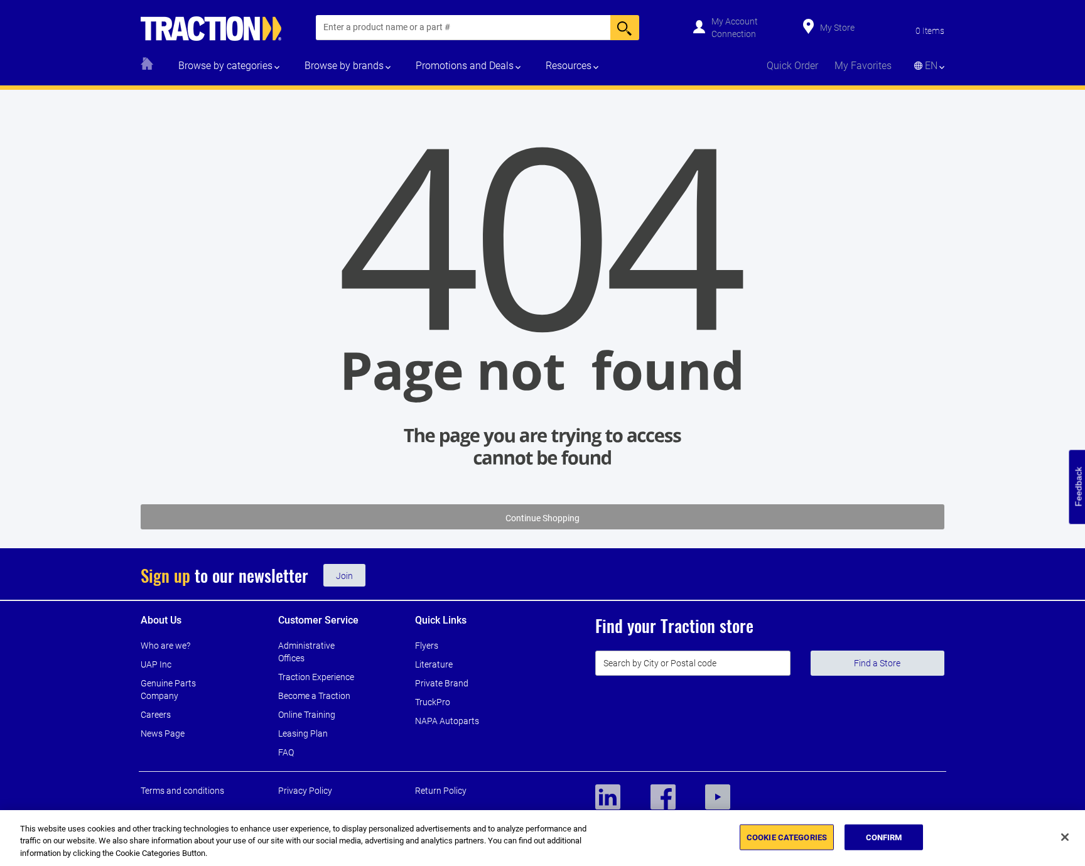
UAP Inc (156, 664)
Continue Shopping (542, 518)
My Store (837, 28)
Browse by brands (344, 66)
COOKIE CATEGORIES (787, 837)
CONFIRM (884, 837)
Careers (156, 715)
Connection (733, 34)
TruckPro (432, 702)
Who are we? (165, 646)
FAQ (286, 752)
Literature (434, 664)
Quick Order (792, 66)
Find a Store (877, 663)
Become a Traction (314, 696)
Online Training (306, 715)
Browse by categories (225, 66)
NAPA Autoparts (447, 721)
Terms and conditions (182, 791)
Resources (568, 66)
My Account (734, 21)
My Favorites (863, 66)
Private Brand (441, 683)
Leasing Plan (303, 733)
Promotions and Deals (465, 66)
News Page (163, 733)
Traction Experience (316, 677)
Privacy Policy (305, 791)
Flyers (426, 646)
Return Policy (441, 791)
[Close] (1065, 837)
